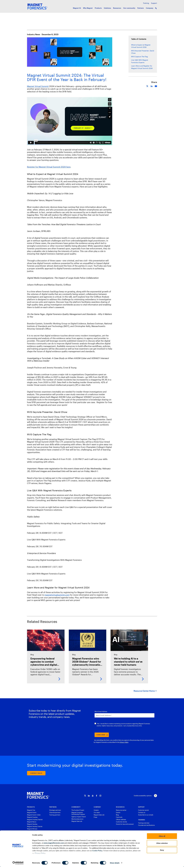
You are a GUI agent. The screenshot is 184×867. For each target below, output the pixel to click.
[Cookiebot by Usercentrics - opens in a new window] (18, 862)
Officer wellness (121, 819)
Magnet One (31, 810)
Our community (129, 8)
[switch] (65, 862)
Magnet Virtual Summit (38, 86)
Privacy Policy (40, 853)
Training (146, 3)
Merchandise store (77, 819)
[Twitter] (85, 796)
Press (95, 817)
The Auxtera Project (77, 810)
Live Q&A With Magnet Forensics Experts (139, 61)
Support (154, 3)
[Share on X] (147, 86)
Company (149, 8)
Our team (97, 812)
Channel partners (54, 812)
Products (98, 8)
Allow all (162, 836)
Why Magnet (88, 8)
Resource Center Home (144, 691)
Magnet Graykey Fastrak (35, 819)
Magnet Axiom (31, 812)
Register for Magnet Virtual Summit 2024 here (48, 167)
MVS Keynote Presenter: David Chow (142, 52)
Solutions (107, 8)
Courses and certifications (146, 825)
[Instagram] (100, 796)
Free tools (119, 817)
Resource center (121, 810)
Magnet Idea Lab (76, 821)
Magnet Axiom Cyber (34, 815)
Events (118, 812)
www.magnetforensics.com (53, 843)
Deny (162, 850)
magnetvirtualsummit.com (57, 595)
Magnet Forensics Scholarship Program (78, 813)
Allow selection (162, 843)
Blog (117, 815)
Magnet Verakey (32, 824)
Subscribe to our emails (145, 815)
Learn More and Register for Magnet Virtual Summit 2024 (141, 67)
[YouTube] (93, 796)
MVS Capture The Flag (139, 57)
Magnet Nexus (31, 822)
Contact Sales (36, 773)
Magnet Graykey (32, 817)
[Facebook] (96, 796)
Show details (114, 863)
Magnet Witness (32, 829)
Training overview (143, 823)
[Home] (38, 795)
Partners (140, 8)
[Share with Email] (156, 86)
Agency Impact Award (78, 816)
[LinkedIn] (89, 796)
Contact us (141, 812)
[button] (155, 8)
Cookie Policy (97, 850)
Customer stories (121, 822)
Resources (117, 8)
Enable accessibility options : (143, 795)
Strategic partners (55, 810)
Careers (96, 810)
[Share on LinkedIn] (152, 86)
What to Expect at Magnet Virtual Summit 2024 (140, 46)
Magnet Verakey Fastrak (34, 826)
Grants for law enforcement (125, 824)
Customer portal (143, 810)
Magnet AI (77, 8)
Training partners (54, 815)
